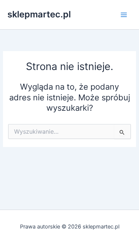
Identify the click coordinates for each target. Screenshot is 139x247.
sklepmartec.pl (39, 14)
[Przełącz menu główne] (124, 15)
